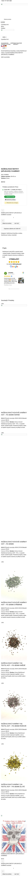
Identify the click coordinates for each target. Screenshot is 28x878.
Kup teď (17, 223)
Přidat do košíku (7, 223)
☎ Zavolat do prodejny (10, 199)
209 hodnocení (17, 264)
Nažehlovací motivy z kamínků (9, 235)
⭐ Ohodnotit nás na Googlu (11, 202)
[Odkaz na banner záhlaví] (14, 439)
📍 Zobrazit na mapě (9, 196)
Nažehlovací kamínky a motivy (14, 233)
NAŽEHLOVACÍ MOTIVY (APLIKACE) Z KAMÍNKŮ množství (11, 213)
